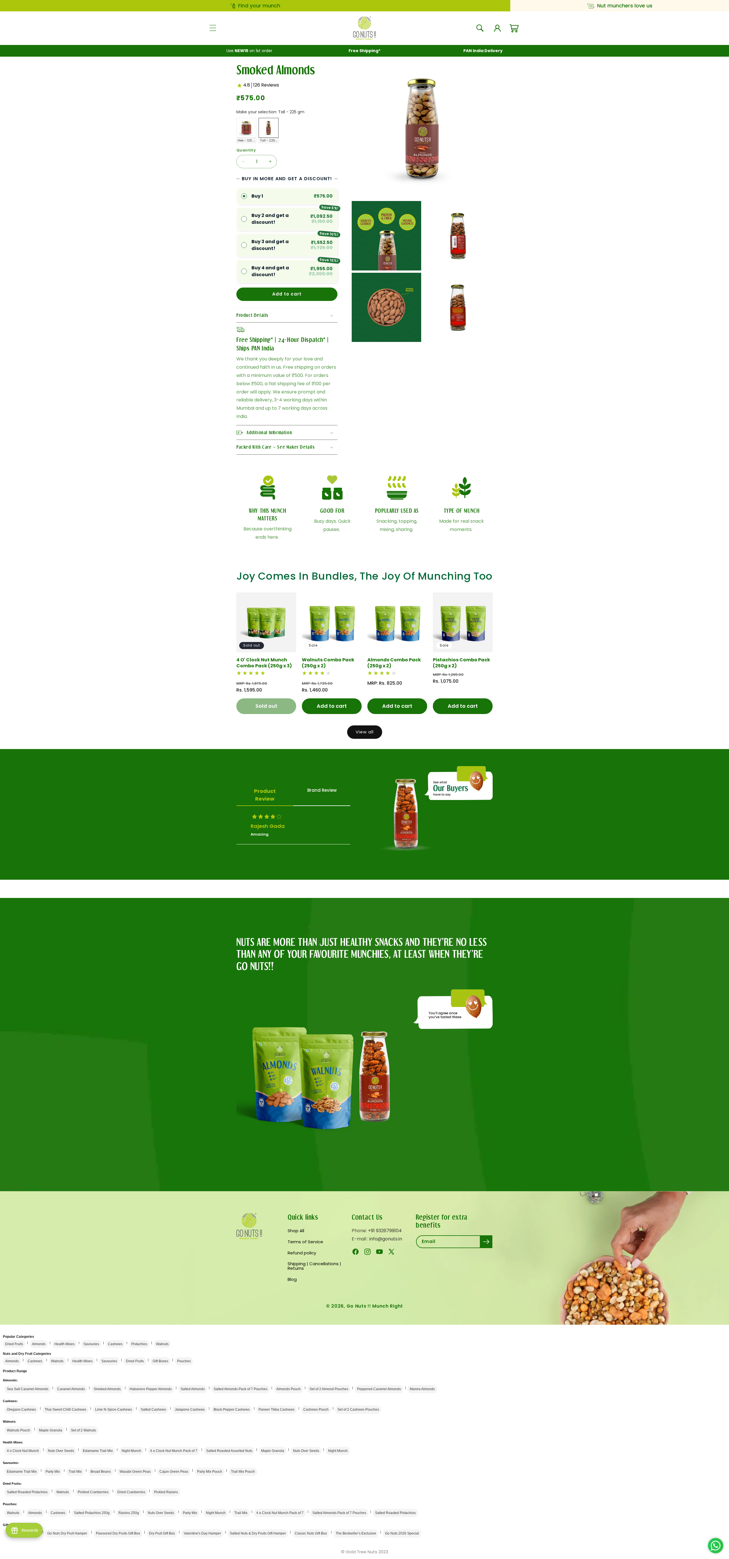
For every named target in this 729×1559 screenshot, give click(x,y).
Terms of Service (305, 1242)
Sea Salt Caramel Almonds (27, 1389)
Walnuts (162, 1344)
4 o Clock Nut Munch (23, 1451)
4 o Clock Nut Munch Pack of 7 (173, 1451)
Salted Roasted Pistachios (27, 1492)
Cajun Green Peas (173, 1471)
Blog (292, 1279)
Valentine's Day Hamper (202, 1533)
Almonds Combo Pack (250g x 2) (394, 663)
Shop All (296, 1231)
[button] (212, 28)
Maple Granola (50, 1430)
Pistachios (139, 1344)
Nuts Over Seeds (61, 1451)
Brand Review (322, 790)
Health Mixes (64, 1344)
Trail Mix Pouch (243, 1471)
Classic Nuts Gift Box (311, 1533)
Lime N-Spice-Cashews (113, 1409)
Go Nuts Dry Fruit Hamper (67, 1533)
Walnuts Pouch (18, 1430)
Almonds (39, 1344)
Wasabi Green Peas (135, 1471)
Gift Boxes (160, 1361)
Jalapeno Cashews (190, 1409)
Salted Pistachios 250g (92, 1513)
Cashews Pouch (316, 1409)
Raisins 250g (128, 1513)
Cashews (115, 1344)
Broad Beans (101, 1471)
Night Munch (131, 1451)
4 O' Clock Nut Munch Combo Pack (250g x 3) (264, 663)
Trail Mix (75, 1471)
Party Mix (53, 1471)
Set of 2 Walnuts (83, 1430)
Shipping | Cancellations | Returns (314, 1266)
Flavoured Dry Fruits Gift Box (118, 1533)
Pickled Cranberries (93, 1492)
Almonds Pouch (288, 1389)
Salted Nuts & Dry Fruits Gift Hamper (258, 1533)
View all (365, 732)
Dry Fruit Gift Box (162, 1533)
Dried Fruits (14, 1344)
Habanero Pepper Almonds (151, 1389)
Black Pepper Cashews (232, 1409)
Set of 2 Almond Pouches (329, 1389)
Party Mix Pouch (209, 1471)
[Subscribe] (486, 1241)
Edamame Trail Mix (98, 1451)
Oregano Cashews (21, 1409)
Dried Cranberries (131, 1492)
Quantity (246, 150)
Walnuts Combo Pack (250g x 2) (328, 663)
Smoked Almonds (107, 1389)
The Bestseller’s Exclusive (356, 1533)
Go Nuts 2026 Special (402, 1533)
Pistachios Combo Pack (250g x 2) (461, 663)
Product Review (265, 794)
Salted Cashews (153, 1409)
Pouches (184, 1361)
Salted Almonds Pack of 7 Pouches (240, 1389)
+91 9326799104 (385, 1230)
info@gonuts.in (385, 1239)
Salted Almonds (193, 1389)
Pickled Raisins (166, 1492)
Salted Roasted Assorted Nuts (229, 1451)
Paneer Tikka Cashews (276, 1409)
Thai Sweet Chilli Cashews (65, 1409)
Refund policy (302, 1253)
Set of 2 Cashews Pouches (358, 1409)
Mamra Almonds (422, 1389)
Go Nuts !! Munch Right (375, 1306)
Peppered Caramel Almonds (379, 1389)
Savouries (91, 1344)
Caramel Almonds (71, 1389)
